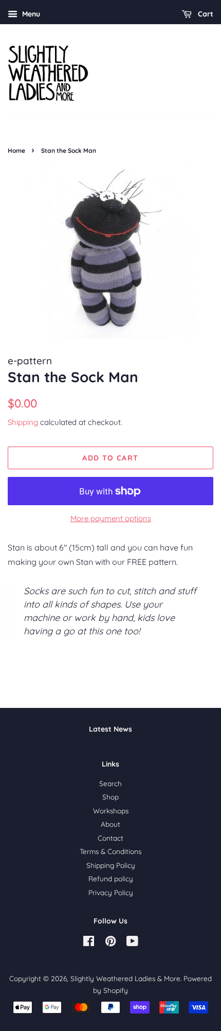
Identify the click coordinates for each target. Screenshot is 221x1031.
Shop (110, 796)
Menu (30, 14)
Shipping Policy (110, 865)
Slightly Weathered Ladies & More (125, 978)
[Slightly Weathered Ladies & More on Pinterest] (110, 942)
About (110, 824)
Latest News (110, 729)
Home (16, 150)
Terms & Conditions (110, 851)
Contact (110, 837)
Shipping (23, 422)
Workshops (110, 810)
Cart (204, 14)
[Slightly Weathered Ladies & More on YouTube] (132, 942)
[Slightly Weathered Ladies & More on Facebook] (89, 942)
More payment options (110, 518)
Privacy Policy (110, 892)
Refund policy (110, 878)
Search (110, 783)
